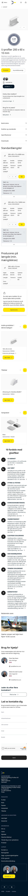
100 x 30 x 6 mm (7, 349)
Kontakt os (4, 850)
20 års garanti (5, 858)
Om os (3, 829)
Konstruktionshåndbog (8, 861)
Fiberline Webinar (6, 837)
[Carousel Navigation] (22, 27)
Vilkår (2, 891)
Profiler (3, 800)
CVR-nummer (4, 724)
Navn (2, 712)
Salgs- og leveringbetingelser (9, 855)
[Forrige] (20, 326)
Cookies (14, 891)
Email (2, 731)
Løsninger (4, 818)
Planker (3, 805)
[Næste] (25, 326)
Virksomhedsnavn (5, 718)
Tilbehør (3, 811)
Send (14, 758)
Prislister (3, 843)
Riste (4, 434)
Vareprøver (4, 808)
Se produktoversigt (18, 70)
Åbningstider (5, 853)
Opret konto (14, 310)
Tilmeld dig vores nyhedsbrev (10, 840)
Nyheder (3, 834)
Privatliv (8, 891)
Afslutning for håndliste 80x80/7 (12, 392)
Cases (3, 831)
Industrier (4, 821)
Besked (3, 737)
